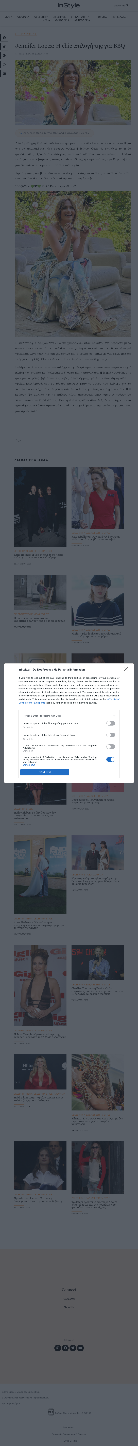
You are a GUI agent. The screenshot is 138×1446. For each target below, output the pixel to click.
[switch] (110, 723)
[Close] (127, 670)
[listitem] (69, 716)
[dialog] (69, 723)
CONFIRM (45, 772)
